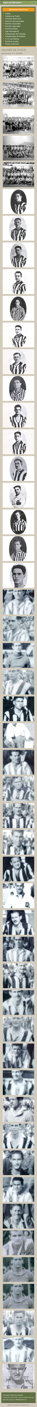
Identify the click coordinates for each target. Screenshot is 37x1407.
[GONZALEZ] (18, 308)
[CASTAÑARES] (18, 762)
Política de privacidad (16, 1395)
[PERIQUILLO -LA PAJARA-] (18, 1322)
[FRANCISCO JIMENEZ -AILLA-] (18, 201)
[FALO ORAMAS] (18, 1189)
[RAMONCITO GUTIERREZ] (18, 548)
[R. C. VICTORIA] (18, 174)
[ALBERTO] (18, 602)
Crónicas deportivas (13, 18)
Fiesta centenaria (12, 44)
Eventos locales (11, 28)
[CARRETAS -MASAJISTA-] (18, 735)
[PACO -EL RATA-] (18, 1216)
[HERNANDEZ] (18, 895)
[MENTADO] (18, 1029)
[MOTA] (18, 1136)
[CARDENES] (18, 708)
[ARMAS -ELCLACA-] (18, 254)
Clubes (8, 13)
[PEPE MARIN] (18, 975)
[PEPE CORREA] (18, 495)
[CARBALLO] (18, 682)
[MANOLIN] (18, 949)
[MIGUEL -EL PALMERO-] (18, 1055)
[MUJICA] (18, 1162)
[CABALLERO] (18, 655)
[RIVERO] (18, 415)
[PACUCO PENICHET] (18, 1242)
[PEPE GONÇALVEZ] (18, 521)
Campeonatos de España (15, 36)
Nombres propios (12, 41)
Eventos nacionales (13, 23)
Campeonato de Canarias (15, 33)
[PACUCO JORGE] (18, 922)
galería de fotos (6, 53)
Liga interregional (12, 31)
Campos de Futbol (12, 16)
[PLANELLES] (18, 1349)
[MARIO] (18, 1002)
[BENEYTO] (18, 628)
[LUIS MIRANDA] (18, 1082)
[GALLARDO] (18, 842)
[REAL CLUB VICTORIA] (18, 68)
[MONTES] (18, 1109)
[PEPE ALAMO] (18, 575)
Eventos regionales (12, 26)
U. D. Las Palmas (12, 38)
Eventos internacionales (14, 21)
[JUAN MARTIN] (18, 335)
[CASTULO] (18, 815)
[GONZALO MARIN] (18, 869)
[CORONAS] (18, 788)
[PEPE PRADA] (18, 388)
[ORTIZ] (18, 441)
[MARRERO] (18, 361)
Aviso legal (6, 1395)
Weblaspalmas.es (20, 1399)
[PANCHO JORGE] (18, 468)
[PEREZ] (18, 1269)
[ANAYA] (18, 228)
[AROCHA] (18, 281)
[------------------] (18, 1296)
